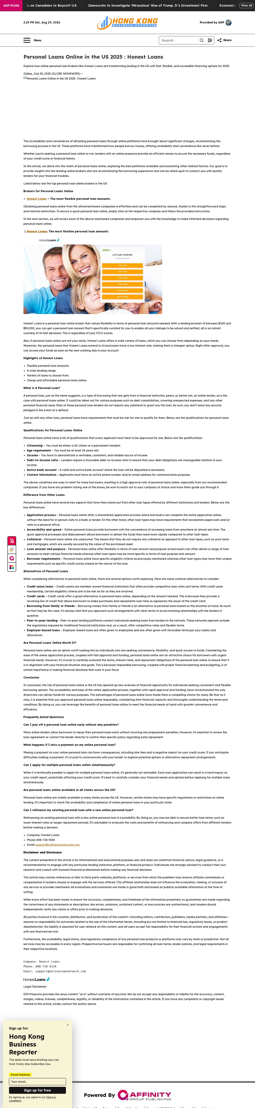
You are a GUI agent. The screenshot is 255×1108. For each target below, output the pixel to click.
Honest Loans (37, 198)
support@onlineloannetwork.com (58, 844)
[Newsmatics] (12, 567)
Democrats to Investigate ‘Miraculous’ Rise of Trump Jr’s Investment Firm (148, 5)
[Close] (67, 1024)
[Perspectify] (12, 549)
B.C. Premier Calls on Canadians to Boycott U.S (39, 5)
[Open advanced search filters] (210, 40)
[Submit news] (12, 541)
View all (246, 5)
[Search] (201, 40)
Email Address (20, 1074)
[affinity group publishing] (12, 558)
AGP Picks (11, 5)
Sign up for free (37, 1090)
